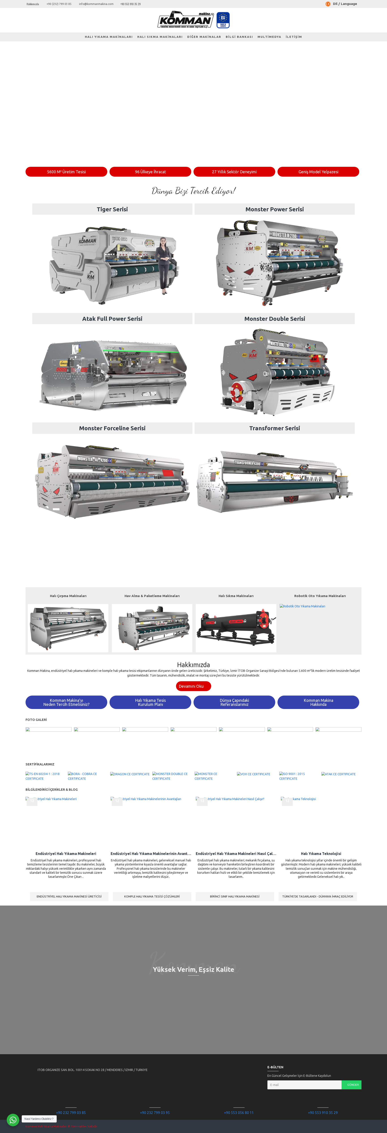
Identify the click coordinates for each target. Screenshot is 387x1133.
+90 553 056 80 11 (239, 1113)
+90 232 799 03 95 (155, 1113)
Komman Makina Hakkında (318, 702)
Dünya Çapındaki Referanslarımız (234, 702)
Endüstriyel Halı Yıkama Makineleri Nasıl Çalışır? (236, 854)
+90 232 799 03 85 (71, 1113)
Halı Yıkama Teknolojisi (321, 854)
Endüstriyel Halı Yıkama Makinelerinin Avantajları (151, 854)
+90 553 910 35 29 (323, 1113)
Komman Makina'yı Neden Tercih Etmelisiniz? (66, 702)
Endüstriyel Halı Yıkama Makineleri (66, 854)
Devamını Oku (191, 686)
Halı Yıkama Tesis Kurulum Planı (150, 702)
